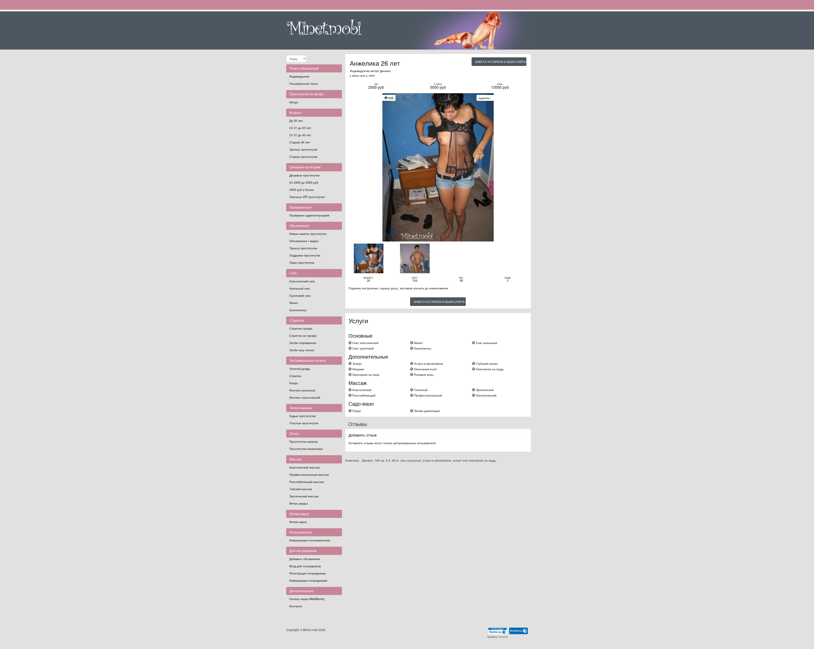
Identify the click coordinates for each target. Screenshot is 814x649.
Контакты (295, 606)
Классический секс (302, 281)
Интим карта (298, 522)
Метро (293, 102)
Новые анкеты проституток (307, 234)
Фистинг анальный (302, 390)
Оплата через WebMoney (307, 599)
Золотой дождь (299, 368)
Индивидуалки (299, 76)
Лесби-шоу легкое (301, 350)
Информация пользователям (309, 540)
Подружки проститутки (304, 255)
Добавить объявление (304, 559)
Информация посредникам (308, 580)
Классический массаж (304, 467)
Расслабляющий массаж (306, 482)
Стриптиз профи (300, 328)
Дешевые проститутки (304, 175)
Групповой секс (300, 295)
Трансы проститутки (303, 248)
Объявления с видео (303, 241)
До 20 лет (296, 120)
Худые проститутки (302, 416)
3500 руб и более (301, 189)
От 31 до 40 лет (300, 135)
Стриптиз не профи (302, 335)
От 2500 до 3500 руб (303, 182)
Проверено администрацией (309, 215)
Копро (293, 383)
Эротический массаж (303, 496)
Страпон (295, 376)
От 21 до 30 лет (300, 128)
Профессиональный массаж (309, 474)
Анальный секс (299, 288)
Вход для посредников (305, 566)
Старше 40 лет (299, 142)
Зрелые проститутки (303, 149)
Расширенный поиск (303, 83)
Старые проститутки (303, 156)
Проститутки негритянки (306, 449)
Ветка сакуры (298, 503)
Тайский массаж (300, 489)
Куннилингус (298, 310)
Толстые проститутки (303, 423)
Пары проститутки (301, 262)
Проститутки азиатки (303, 441)
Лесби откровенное (302, 343)
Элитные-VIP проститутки (307, 197)
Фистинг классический (304, 397)
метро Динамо (381, 71)
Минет (293, 303)
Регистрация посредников (307, 573)
